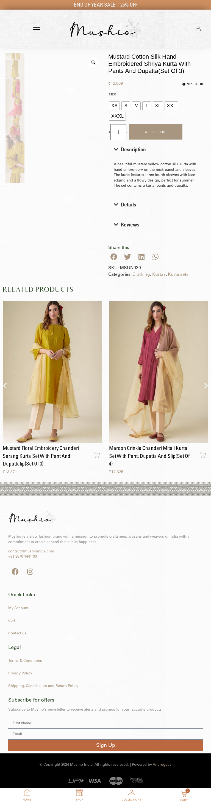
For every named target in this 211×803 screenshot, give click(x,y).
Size (112, 94)
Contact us (17, 633)
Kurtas (159, 274)
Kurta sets (178, 274)
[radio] (114, 106)
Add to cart (155, 132)
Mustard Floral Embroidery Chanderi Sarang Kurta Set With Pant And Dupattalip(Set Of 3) (41, 456)
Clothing (141, 274)
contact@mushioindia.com (31, 551)
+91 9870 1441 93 (22, 556)
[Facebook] (15, 571)
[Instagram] (30, 571)
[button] (114, 256)
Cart (11, 620)
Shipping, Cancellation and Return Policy (43, 685)
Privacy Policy (20, 673)
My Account (18, 608)
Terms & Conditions (25, 660)
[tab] (157, 166)
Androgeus (162, 764)
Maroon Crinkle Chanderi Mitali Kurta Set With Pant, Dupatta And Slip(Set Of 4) (149, 456)
